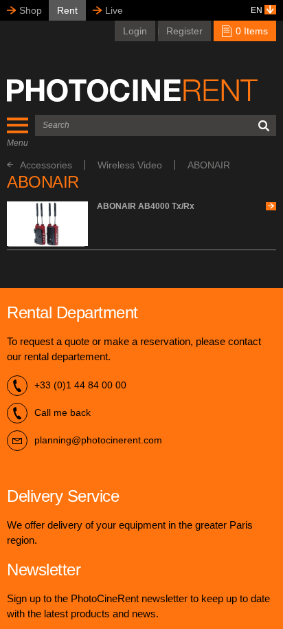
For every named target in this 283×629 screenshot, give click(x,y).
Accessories (46, 165)
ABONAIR (209, 165)
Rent (67, 10)
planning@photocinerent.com (98, 439)
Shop (30, 10)
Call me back (62, 412)
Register (184, 30)
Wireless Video (130, 165)
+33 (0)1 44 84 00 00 (80, 384)
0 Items (250, 30)
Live (114, 10)
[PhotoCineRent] (132, 90)
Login (135, 30)
